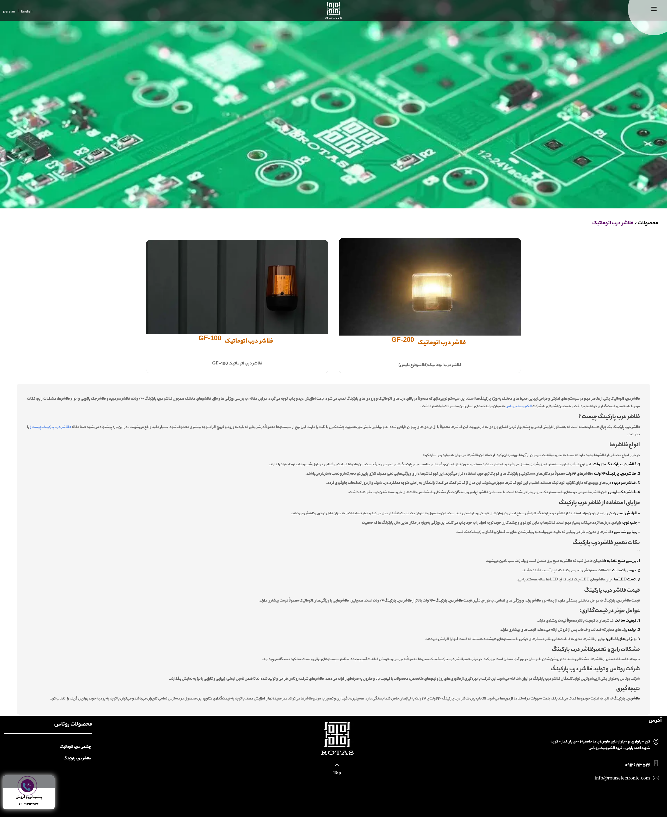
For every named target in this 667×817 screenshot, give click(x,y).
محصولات (648, 223)
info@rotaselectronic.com (622, 779)
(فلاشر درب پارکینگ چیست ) (50, 427)
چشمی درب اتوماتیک (75, 747)
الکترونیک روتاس (518, 407)
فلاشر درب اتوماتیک (612, 223)
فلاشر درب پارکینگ (77, 759)
